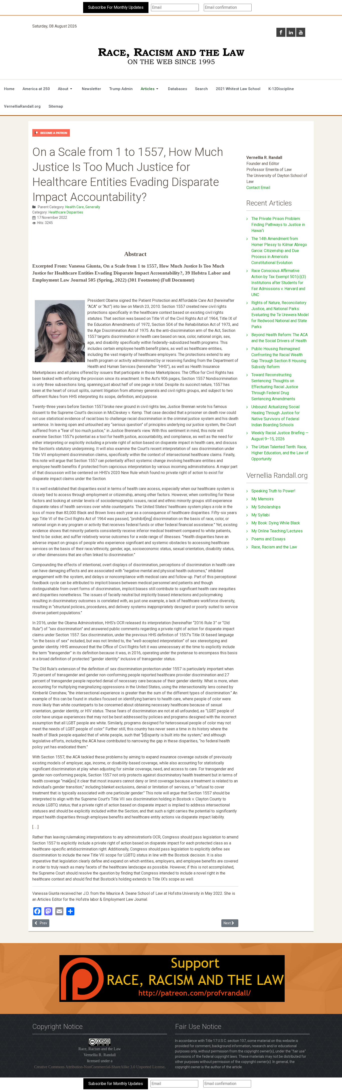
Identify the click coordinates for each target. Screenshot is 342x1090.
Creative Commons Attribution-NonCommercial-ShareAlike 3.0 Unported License (99, 1067)
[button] (66, 89)
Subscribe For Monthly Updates (115, 7)
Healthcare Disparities (66, 212)
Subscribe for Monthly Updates (115, 1083)
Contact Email (258, 187)
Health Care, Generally (82, 207)
